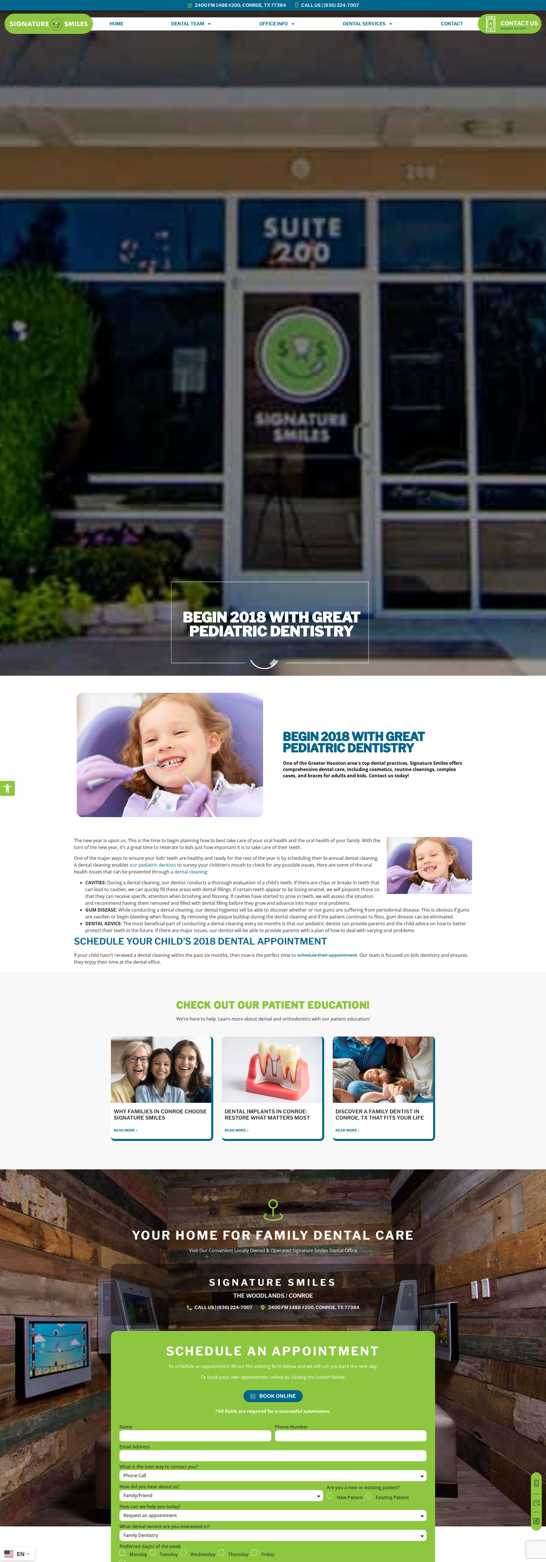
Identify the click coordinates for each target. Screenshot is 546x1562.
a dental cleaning (189, 872)
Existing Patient (392, 1497)
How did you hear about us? (149, 1487)
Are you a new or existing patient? (363, 1488)
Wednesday (203, 1554)
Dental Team (187, 23)
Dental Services (364, 23)
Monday (138, 1554)
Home (116, 23)
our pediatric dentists (153, 865)
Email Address (134, 1447)
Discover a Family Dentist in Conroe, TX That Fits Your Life (380, 1114)
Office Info (273, 23)
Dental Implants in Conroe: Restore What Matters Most (267, 1114)
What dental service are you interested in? (164, 1527)
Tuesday (169, 1554)
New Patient (350, 1497)
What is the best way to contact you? (158, 1467)
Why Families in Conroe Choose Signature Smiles (160, 1114)
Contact (452, 23)
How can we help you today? (150, 1507)
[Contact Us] (490, 24)
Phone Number (291, 1427)
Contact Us (519, 23)
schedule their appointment (327, 955)
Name (125, 1427)
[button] (7, 788)
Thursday (238, 1554)
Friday (267, 1554)
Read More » (126, 1130)
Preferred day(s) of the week (150, 1546)
